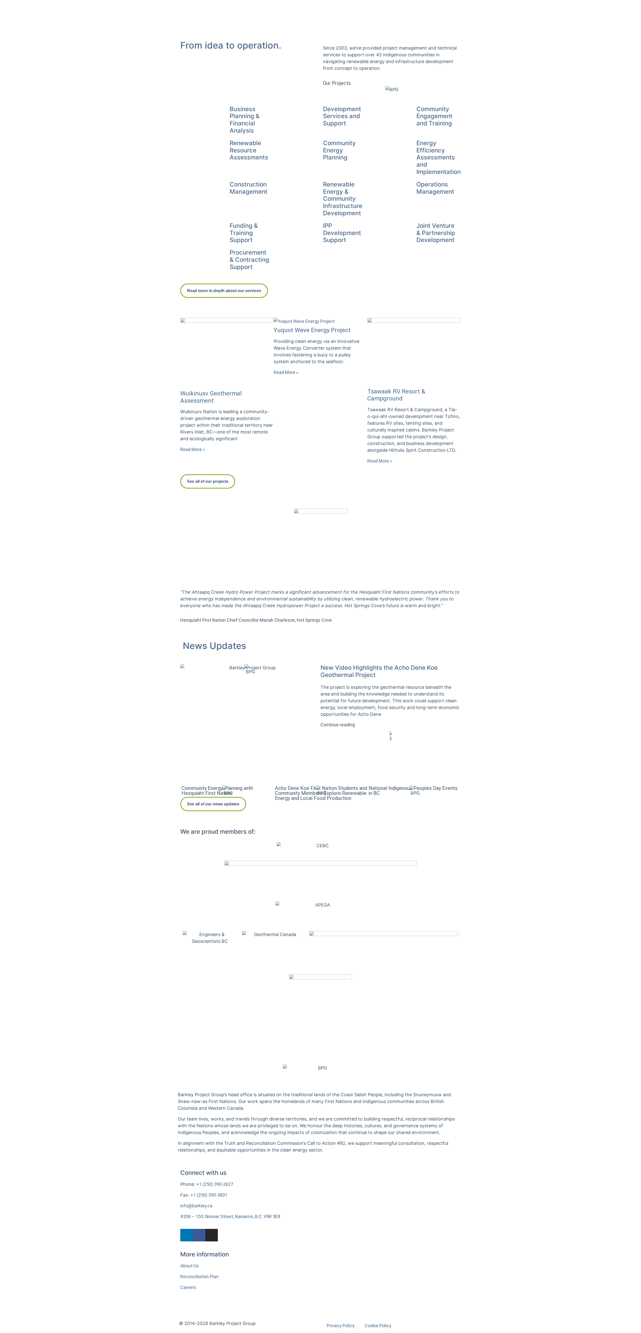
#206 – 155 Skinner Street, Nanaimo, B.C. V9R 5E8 (230, 1216)
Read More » (192, 449)
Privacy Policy (341, 1325)
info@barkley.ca (196, 1205)
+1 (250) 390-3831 (209, 1195)
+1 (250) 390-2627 (214, 1184)
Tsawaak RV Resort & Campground (396, 395)
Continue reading (337, 724)
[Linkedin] (186, 1235)
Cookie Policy (378, 1325)
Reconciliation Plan (199, 1276)
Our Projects (337, 83)
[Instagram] (211, 1235)
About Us (189, 1265)
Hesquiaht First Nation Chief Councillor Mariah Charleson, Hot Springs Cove (256, 620)
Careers (188, 1287)
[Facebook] (199, 1235)
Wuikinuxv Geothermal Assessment (211, 397)
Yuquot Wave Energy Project (312, 330)
